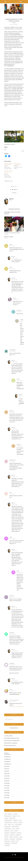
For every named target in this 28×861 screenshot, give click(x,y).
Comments (14, 186)
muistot (16, 830)
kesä (6, 824)
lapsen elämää (18, 824)
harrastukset (12, 818)
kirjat (9, 824)
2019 (7, 780)
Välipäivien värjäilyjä (8, 236)
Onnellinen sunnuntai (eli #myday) (12, 232)
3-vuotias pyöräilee (8, 735)
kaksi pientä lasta (8, 822)
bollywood (14, 816)
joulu (20, 820)
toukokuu (8, 754)
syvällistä (13, 841)
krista (14, 192)
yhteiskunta (7, 845)
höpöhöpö (15, 820)
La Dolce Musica (13, 700)
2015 (7, 790)
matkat (17, 828)
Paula (18, 379)
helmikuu (7, 761)
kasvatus (15, 822)
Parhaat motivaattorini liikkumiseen (12, 740)
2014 (7, 792)
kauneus (20, 822)
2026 (6, 753)
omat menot (13, 832)
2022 (7, 773)
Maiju (10, 689)
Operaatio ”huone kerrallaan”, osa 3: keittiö (8, 172)
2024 (7, 768)
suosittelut (7, 841)
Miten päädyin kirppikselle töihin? (11, 738)
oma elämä (7, 832)
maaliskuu (8, 759)
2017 (7, 785)
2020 (7, 778)
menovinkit (7, 830)
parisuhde (19, 832)
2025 (7, 766)
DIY (18, 816)
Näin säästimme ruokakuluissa (10, 743)
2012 (7, 797)
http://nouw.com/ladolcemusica (16, 706)
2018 (7, 783)
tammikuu (8, 763)
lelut (14, 828)
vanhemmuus (7, 843)
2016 (7, 788)
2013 (7, 795)
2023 (7, 771)
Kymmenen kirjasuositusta (10, 745)
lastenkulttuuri (15, 826)
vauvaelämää (14, 843)
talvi (17, 841)
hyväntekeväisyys (8, 820)
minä (12, 830)
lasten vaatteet (8, 828)
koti (13, 824)
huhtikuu (7, 756)
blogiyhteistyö (8, 816)
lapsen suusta (7, 826)
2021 (7, 776)
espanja (6, 818)
